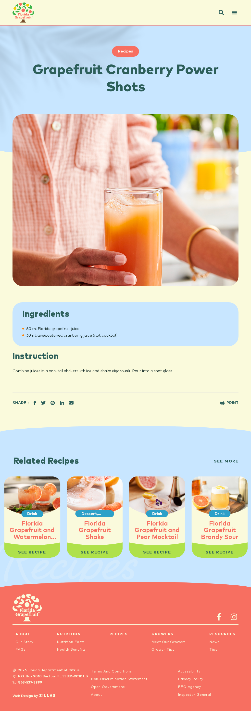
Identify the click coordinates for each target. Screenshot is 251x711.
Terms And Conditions (111, 671)
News (214, 642)
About (96, 695)
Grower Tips (163, 649)
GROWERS (162, 634)
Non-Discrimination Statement (119, 679)
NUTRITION (69, 634)
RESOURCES (222, 634)
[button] (221, 12)
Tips (213, 649)
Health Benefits (71, 649)
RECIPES (119, 634)
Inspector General (194, 695)
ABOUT (22, 634)
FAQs (20, 649)
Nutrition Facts (71, 642)
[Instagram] (233, 616)
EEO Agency (189, 687)
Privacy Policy (190, 679)
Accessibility (189, 671)
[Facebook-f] (219, 616)
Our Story (24, 642)
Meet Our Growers (168, 642)
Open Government (108, 687)
